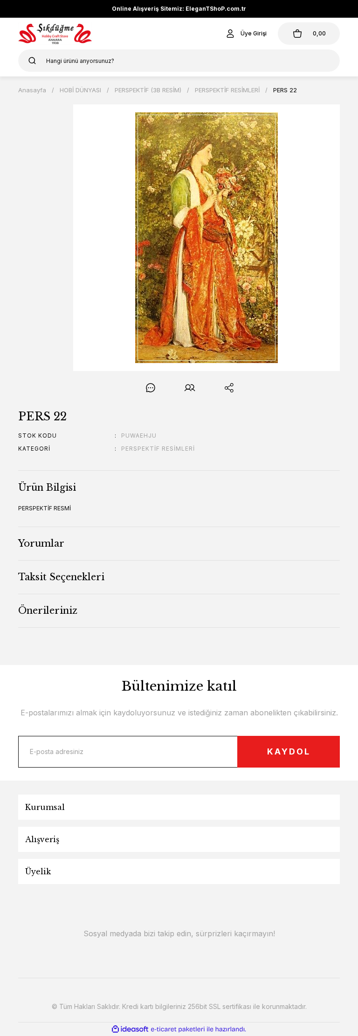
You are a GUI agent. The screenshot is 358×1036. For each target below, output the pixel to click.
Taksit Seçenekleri (61, 577)
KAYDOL (288, 751)
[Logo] (55, 33)
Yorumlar (41, 543)
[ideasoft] (130, 1029)
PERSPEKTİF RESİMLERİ (158, 448)
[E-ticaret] (178, 1029)
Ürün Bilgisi (47, 487)
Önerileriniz (47, 610)
